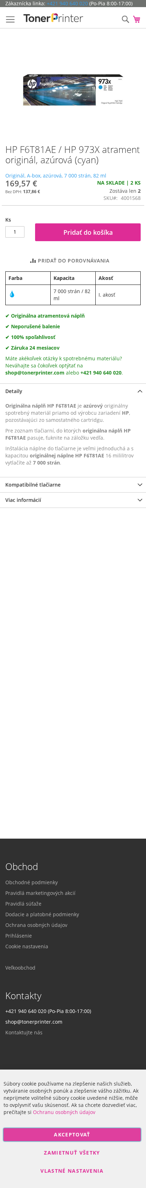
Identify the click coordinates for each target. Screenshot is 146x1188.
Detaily (13, 391)
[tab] (73, 391)
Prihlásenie (18, 935)
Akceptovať (72, 1134)
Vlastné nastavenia (71, 1170)
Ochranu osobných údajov (64, 1112)
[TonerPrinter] (53, 17)
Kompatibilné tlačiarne (33, 484)
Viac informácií (23, 500)
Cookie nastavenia (26, 946)
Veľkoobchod (20, 967)
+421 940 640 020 (67, 3)
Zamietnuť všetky (72, 1152)
